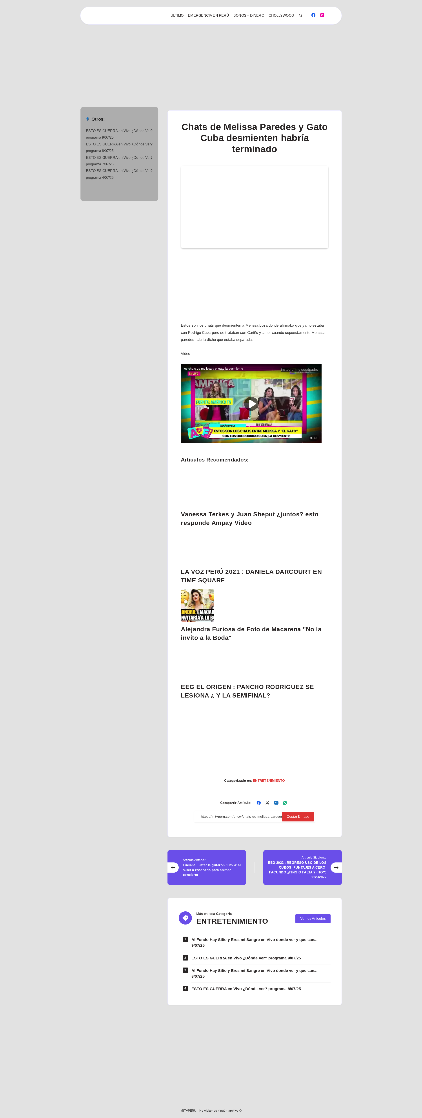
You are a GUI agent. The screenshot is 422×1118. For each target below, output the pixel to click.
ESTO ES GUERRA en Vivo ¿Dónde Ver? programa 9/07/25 (246, 958)
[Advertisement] (132, 57)
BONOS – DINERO (248, 15)
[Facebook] (313, 15)
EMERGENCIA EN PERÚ (208, 15)
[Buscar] (300, 15)
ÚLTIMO (177, 15)
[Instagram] (322, 15)
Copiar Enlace (298, 816)
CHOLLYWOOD (281, 15)
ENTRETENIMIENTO (269, 780)
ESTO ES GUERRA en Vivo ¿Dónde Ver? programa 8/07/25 (246, 989)
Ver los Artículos (313, 918)
